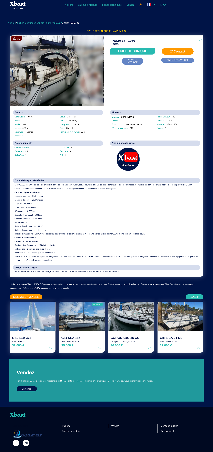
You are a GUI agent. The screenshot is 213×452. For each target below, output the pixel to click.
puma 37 (57, 23)
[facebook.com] (16, 443)
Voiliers (69, 5)
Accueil (12, 23)
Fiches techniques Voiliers (30, 23)
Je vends (26, 389)
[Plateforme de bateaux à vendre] (27, 434)
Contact (179, 51)
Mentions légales (169, 426)
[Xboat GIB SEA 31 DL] (180, 316)
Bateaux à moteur (71, 431)
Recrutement (167, 431)
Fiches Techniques (112, 5)
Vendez (130, 5)
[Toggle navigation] (141, 5)
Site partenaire (20, 426)
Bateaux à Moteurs (87, 5)
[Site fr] (151, 5)
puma (48, 23)
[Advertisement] (106, 16)
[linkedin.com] (26, 443)
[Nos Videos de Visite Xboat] (126, 159)
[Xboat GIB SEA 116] (82, 316)
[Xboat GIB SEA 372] (32, 316)
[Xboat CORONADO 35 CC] (131, 316)
